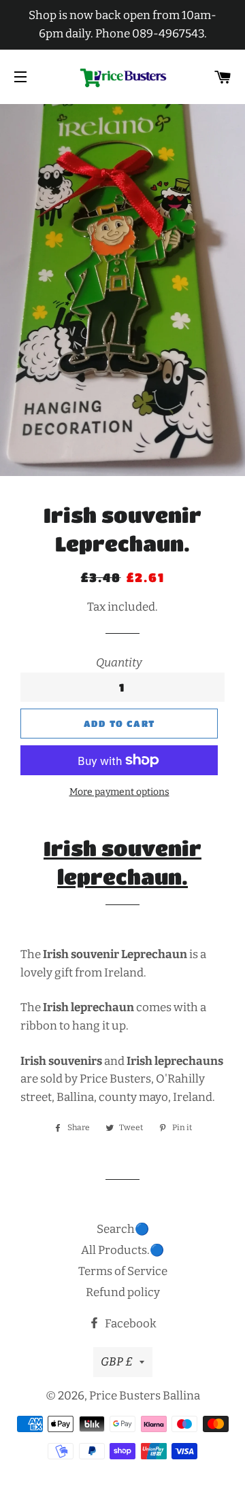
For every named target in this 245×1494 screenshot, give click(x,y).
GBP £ (117, 1362)
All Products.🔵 (122, 1250)
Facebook (130, 1324)
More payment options (119, 792)
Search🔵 (123, 1229)
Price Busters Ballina (144, 1396)
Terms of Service (122, 1271)
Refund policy (123, 1292)
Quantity (119, 663)
